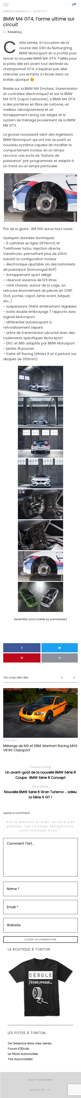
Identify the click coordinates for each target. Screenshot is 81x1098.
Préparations (21, 11)
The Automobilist (20, 1059)
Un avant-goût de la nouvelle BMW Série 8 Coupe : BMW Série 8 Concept (40, 772)
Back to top (37, 1090)
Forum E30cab (18, 1048)
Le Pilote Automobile (23, 1054)
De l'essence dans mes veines (30, 1043)
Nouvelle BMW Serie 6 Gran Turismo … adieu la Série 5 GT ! (40, 792)
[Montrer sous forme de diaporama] (40, 619)
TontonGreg (14, 32)
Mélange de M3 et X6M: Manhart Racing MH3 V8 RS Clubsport (40, 747)
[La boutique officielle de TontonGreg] (40, 1016)
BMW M (7, 11)
